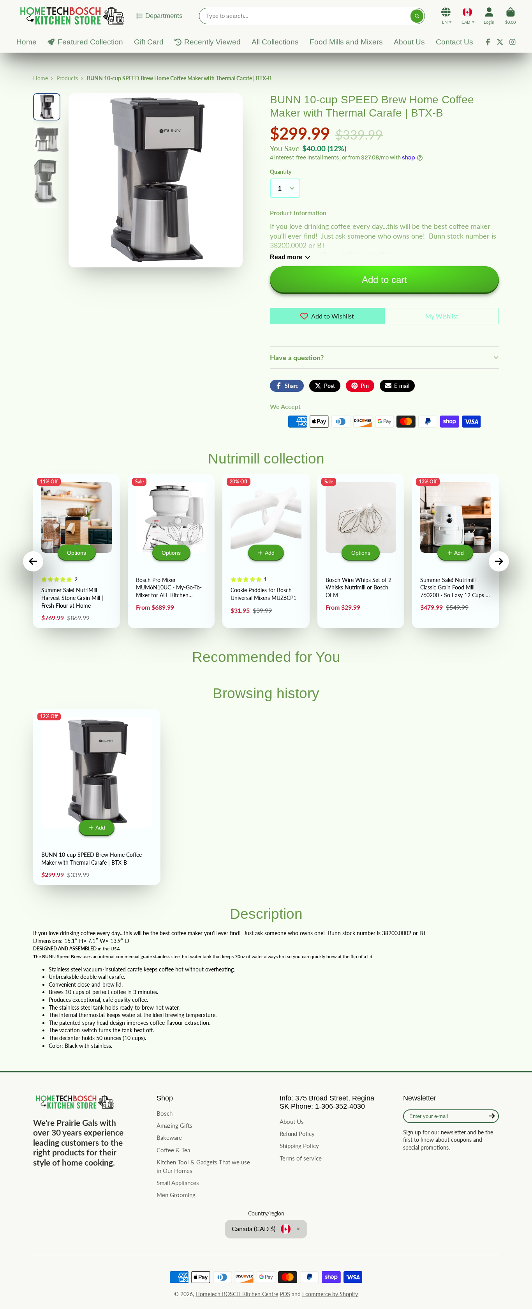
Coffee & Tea (173, 1149)
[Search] (417, 16)
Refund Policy (297, 1133)
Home (26, 42)
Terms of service (301, 1158)
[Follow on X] (500, 42)
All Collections (275, 42)
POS (285, 1294)
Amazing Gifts (174, 1125)
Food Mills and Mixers (346, 42)
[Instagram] (512, 42)
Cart (510, 15)
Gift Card (149, 42)
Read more (286, 256)
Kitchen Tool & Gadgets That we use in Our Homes (203, 1166)
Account (489, 15)
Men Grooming (176, 1194)
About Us (409, 42)
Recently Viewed (212, 42)
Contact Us (454, 42)
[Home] (70, 16)
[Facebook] (487, 42)
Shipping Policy (299, 1145)
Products (67, 78)
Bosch (165, 1113)
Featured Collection (90, 42)
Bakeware (169, 1137)
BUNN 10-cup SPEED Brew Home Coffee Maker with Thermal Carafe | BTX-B (96, 797)
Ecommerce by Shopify (330, 1294)
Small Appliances (178, 1182)
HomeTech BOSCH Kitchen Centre (237, 1294)
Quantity (280, 171)
